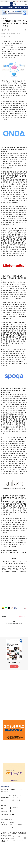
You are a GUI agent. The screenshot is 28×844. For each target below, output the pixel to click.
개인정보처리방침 (5, 797)
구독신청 (9, 795)
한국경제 (3, 822)
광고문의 (15, 795)
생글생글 (20, 824)
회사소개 (3, 795)
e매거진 (21, 1)
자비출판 (13, 1)
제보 (17, 1)
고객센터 (11, 800)
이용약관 (21, 795)
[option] (14, 12)
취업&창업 (10, 8)
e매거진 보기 (14, 666)
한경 (4, 789)
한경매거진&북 (4, 1)
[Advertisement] (14, 695)
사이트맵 (18, 800)
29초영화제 (12, 827)
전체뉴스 (3, 8)
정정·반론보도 (4, 800)
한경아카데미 (4, 824)
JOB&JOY (5, 18)
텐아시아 (12, 824)
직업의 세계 (18, 8)
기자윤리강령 (14, 797)
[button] (25, 1)
